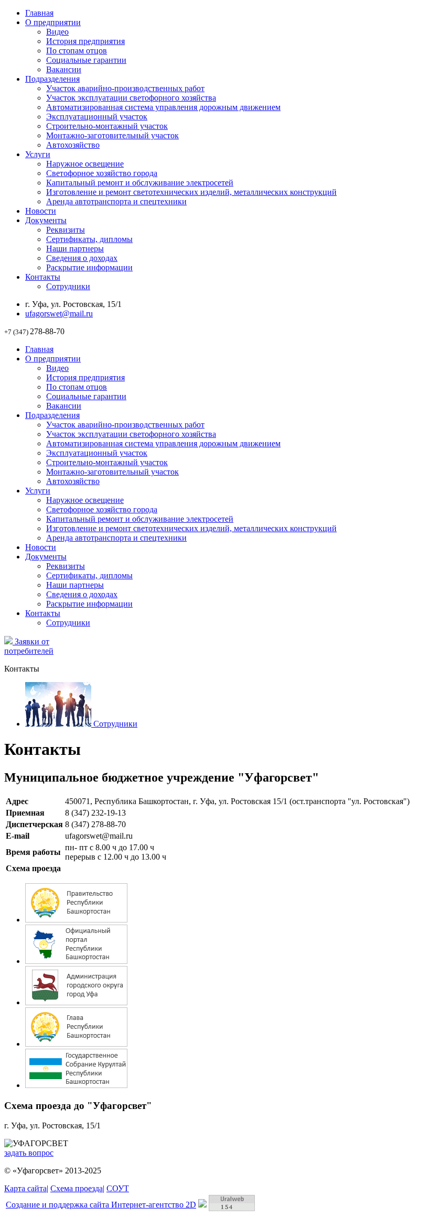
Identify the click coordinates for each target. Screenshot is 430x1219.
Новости (40, 210)
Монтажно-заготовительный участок (112, 135)
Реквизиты (65, 229)
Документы (46, 220)
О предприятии (53, 22)
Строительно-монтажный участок (107, 126)
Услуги (37, 154)
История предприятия (85, 41)
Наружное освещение (85, 163)
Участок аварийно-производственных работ (125, 88)
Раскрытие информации (89, 267)
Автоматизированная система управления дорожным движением (163, 107)
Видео (57, 31)
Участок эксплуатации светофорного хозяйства (131, 97)
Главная (39, 12)
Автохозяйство (73, 144)
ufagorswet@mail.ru (59, 313)
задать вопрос (28, 1152)
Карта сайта (25, 1188)
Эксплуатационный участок (96, 116)
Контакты (42, 276)
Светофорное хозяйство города (101, 173)
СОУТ (117, 1188)
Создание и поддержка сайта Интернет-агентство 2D (101, 1204)
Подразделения (52, 78)
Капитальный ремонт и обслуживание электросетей (139, 182)
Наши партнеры (75, 248)
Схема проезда (76, 1188)
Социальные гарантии (86, 60)
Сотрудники (68, 286)
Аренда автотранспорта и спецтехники (116, 201)
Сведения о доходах (81, 258)
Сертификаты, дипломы (89, 239)
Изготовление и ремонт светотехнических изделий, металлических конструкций (191, 192)
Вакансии (63, 69)
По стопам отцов (76, 50)
